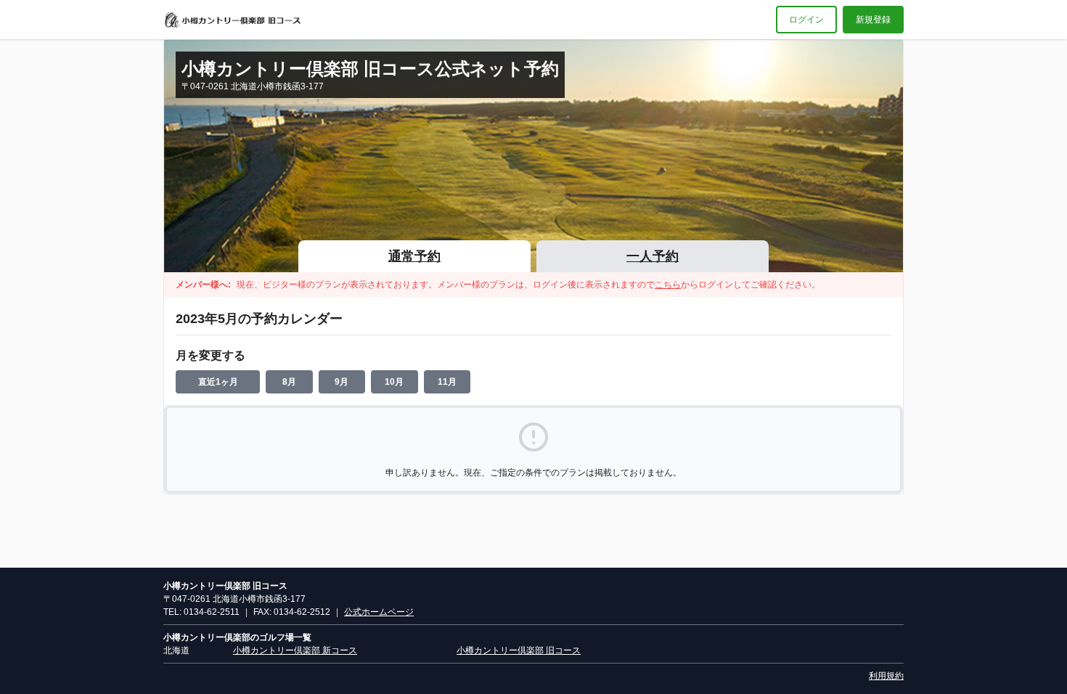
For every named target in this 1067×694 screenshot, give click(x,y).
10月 (394, 382)
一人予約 (652, 256)
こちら (668, 284)
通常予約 (414, 256)
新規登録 (873, 20)
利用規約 (886, 676)
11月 (447, 382)
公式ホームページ (379, 612)
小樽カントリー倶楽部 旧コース (519, 650)
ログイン (806, 20)
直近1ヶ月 (218, 382)
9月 (341, 382)
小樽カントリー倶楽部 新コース (295, 650)
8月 (289, 382)
